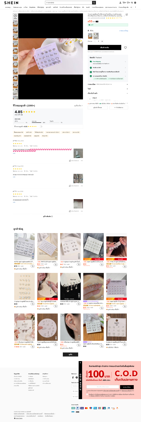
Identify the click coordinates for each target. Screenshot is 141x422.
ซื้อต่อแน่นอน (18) (18, 132)
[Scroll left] (133, 7)
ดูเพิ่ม (70, 354)
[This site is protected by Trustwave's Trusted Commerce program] (72, 412)
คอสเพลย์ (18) (27, 136)
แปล (14, 153)
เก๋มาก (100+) (66, 132)
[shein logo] (11, 2)
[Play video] (50, 56)
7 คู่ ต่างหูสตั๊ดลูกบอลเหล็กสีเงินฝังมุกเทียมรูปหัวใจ (47, 342)
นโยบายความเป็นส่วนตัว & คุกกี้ (34, 413)
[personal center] (120, 3)
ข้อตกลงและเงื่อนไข (49, 413)
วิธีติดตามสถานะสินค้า (34, 385)
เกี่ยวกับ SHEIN (18, 376)
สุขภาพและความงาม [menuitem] (111, 7)
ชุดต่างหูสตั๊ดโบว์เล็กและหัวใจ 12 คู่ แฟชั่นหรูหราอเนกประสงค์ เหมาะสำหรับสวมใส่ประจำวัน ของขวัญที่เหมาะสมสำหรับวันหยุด (94, 261)
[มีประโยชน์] (70, 161)
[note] (21, 269)
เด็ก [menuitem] (83, 7)
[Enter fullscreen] (81, 98)
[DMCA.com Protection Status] (77, 412)
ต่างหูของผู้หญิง (47, 11)
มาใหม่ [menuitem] (26, 7)
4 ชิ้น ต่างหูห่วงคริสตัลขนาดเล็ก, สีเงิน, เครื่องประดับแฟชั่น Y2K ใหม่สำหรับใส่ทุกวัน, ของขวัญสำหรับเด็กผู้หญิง (117, 261)
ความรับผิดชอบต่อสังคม (20, 383)
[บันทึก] (125, 47)
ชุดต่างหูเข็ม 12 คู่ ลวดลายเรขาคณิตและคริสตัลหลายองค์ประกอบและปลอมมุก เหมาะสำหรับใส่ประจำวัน (117, 301)
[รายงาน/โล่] (82, 161)
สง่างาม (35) (76, 132)
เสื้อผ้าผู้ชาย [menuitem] (77, 7)
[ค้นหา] (94, 3)
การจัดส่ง (30, 376)
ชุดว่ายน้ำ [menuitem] (48, 7)
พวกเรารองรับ (74, 404)
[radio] (90, 36)
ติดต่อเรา (45, 376)
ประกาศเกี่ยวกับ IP (31, 416)
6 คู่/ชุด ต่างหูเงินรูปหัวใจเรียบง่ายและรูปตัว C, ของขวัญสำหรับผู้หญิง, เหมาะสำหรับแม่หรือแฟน (71, 261)
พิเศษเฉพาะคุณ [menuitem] (17, 7)
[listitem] (24, 251)
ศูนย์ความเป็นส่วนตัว (19, 413)
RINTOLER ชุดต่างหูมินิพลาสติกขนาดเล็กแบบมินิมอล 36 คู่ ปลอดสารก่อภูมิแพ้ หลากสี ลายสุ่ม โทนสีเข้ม (48, 261)
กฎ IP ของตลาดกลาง (19, 416)
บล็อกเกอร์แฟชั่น (18, 381)
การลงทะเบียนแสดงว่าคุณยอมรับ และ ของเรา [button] (110, 391)
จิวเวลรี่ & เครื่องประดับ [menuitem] (66, 7)
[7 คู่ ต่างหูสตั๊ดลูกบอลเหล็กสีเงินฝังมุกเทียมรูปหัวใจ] (47, 327)
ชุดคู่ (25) (36, 136)
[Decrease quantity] (95, 41)
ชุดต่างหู (54, 11)
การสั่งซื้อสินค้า (32, 383)
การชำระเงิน (46, 378)
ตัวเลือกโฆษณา (49, 416)
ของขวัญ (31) (17, 136)
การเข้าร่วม (17, 378)
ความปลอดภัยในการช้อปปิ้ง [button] (100, 76)
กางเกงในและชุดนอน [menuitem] (97, 7)
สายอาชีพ (16, 385)
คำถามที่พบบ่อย (47, 383)
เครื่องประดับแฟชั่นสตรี (36, 11)
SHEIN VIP (31, 390)
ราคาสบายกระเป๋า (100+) (52, 132)
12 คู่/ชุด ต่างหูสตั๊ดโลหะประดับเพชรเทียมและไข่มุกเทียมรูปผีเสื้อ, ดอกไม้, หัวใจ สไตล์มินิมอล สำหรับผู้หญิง (24, 301)
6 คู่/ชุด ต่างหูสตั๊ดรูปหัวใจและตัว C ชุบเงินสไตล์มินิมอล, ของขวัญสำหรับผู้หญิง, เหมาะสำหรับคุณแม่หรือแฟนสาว (116, 342)
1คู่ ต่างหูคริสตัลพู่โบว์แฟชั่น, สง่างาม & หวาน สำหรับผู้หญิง (48, 301)
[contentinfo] (100, 408)
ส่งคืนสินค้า (31, 378)
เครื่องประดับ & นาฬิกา (24, 11)
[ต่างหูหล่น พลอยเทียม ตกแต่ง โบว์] (93, 286)
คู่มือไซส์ (30, 388)
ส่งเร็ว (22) (29, 132)
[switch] (40, 126)
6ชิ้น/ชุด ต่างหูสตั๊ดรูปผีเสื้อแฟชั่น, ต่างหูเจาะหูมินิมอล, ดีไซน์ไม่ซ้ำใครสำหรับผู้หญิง (71, 342)
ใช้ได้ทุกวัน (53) (39, 132)
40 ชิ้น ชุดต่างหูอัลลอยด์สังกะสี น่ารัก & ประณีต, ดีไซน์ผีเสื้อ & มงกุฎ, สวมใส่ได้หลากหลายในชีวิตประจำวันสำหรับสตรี (24, 261)
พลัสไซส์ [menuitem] (55, 7)
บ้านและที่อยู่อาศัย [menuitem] (124, 7)
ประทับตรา (40, 416)
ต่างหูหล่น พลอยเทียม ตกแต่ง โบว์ (94, 303)
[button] (132, 3)
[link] (124, 2)
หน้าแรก (15, 11)
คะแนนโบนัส (46, 381)
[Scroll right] (135, 7)
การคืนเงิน (30, 381)
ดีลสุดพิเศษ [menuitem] (32, 7)
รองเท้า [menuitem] (88, 7)
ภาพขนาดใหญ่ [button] (123, 31)
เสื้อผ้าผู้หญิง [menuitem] (40, 7)
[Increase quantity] (102, 41)
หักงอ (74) (44, 136)
